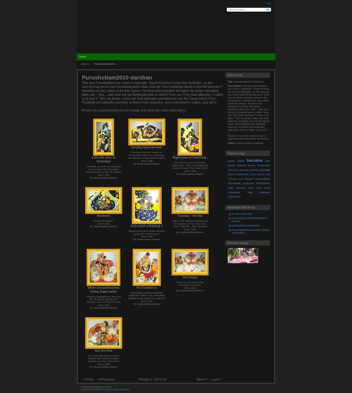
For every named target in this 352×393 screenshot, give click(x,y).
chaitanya (241, 165)
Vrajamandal (234, 196)
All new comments (241, 213)
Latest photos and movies (245, 225)
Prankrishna (263, 183)
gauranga (244, 170)
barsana (254, 160)
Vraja (249, 192)
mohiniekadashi (262, 179)
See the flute (103, 350)
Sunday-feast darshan (146, 147)
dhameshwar (263, 165)
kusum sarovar (257, 174)
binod (267, 161)
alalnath (231, 161)
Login (268, 3)
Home (82, 56)
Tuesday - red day (189, 215)
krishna (231, 174)
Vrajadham (265, 192)
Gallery (85, 64)
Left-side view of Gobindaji (103, 159)
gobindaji (254, 170)
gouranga (264, 169)
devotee (252, 165)
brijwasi (231, 165)
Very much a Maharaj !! (146, 226)
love (241, 179)
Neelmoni (103, 215)
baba (241, 160)
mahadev (249, 179)
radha (230, 188)
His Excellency (146, 287)
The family (190, 277)
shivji (250, 188)
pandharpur (248, 183)
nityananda (234, 183)
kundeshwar (242, 174)
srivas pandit (263, 188)
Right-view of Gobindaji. (190, 157)
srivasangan (234, 192)
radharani (240, 188)
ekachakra (233, 170)
